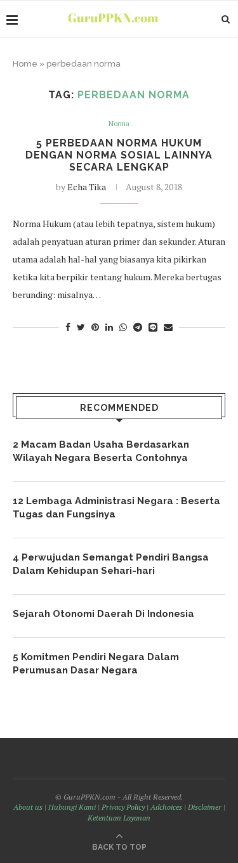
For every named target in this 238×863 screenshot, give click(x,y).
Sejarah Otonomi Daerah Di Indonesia (103, 614)
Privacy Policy (123, 807)
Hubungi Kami (72, 807)
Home (25, 63)
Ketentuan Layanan (119, 817)
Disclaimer (204, 807)
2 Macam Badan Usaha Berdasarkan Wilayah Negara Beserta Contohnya (101, 451)
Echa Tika (86, 187)
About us (28, 807)
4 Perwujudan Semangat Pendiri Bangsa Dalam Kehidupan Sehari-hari (111, 564)
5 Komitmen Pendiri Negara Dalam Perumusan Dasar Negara (96, 663)
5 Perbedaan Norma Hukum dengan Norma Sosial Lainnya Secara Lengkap (119, 155)
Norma (119, 124)
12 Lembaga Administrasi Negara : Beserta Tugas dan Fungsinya (116, 507)
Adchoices (166, 807)
